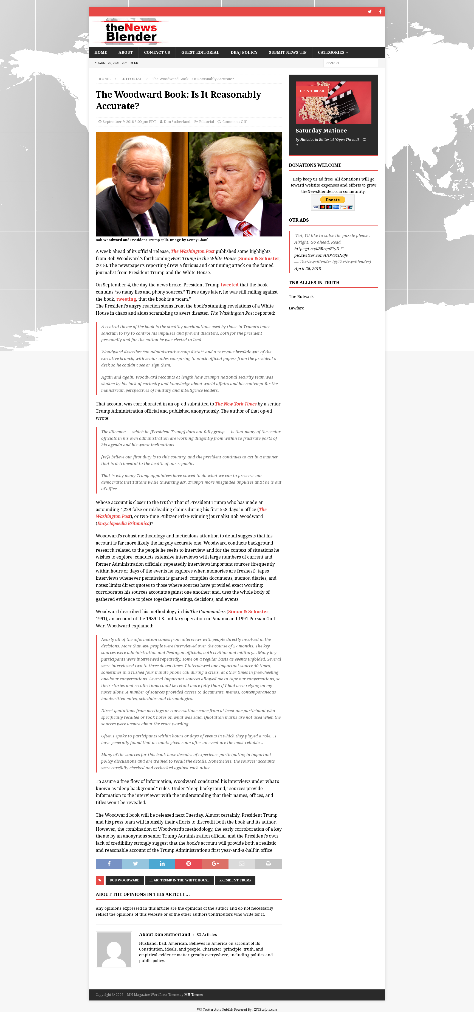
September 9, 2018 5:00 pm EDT (129, 122)
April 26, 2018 (307, 268)
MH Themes (193, 995)
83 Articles (207, 934)
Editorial (206, 122)
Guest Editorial (200, 52)
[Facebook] (380, 11)
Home (100, 52)
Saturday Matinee (321, 130)
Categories (331, 52)
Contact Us (157, 52)
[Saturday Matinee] (333, 102)
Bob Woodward (125, 880)
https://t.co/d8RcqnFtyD (316, 248)
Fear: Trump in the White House (179, 880)
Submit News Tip (288, 52)
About (126, 52)
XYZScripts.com (265, 1009)
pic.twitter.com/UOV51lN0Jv (321, 255)
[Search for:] (350, 63)
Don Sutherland (177, 122)
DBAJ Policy (244, 52)
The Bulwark (301, 296)
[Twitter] (369, 11)
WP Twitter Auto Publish (215, 1009)
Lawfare (296, 308)
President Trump (235, 880)
